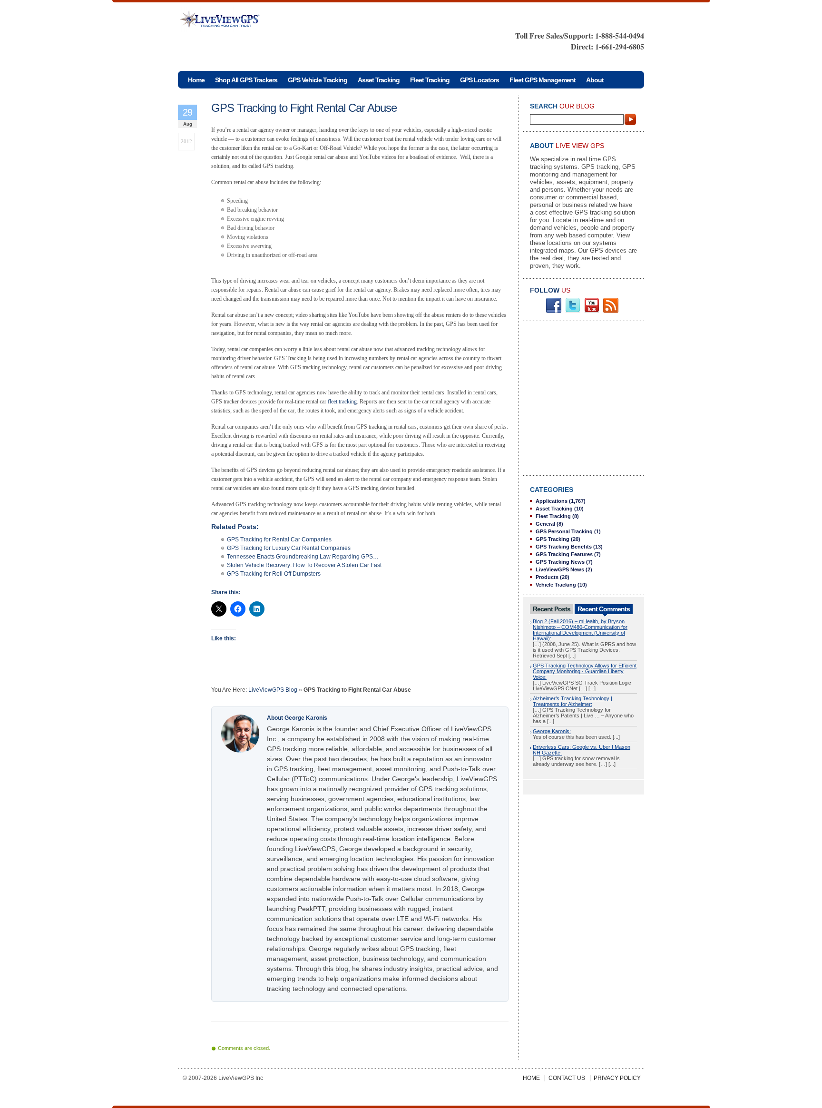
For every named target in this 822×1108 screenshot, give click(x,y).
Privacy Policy (617, 1078)
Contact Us (566, 1078)
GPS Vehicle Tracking (317, 80)
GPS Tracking (552, 539)
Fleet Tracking (430, 80)
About (595, 80)
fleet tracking (342, 401)
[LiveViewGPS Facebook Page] (553, 311)
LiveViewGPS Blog (272, 689)
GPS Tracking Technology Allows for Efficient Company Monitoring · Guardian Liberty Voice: (584, 671)
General (545, 524)
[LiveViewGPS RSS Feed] (610, 311)
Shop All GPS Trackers (246, 80)
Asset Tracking (379, 80)
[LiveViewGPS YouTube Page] (591, 311)
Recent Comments (603, 609)
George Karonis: (552, 731)
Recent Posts (551, 609)
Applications (552, 501)
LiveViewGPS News (560, 569)
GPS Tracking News (560, 562)
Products (547, 577)
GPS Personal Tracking (564, 531)
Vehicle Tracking (556, 585)
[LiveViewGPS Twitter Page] (572, 311)
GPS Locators (479, 80)
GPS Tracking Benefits (564, 546)
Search (631, 119)
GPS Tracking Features (564, 554)
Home (531, 1078)
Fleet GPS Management (542, 80)
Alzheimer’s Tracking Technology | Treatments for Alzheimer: (572, 701)
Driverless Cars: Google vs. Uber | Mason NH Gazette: (581, 749)
